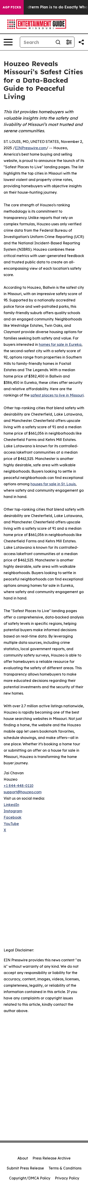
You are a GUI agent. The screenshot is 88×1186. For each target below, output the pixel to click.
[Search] (58, 42)
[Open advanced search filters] (68, 42)
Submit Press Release (25, 1168)
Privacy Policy (67, 1178)
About (22, 1158)
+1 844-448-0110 (18, 785)
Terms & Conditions (65, 1168)
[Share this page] (81, 42)
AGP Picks (12, 7)
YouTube (11, 823)
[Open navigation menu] (8, 42)
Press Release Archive (51, 1158)
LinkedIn (11, 804)
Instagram (13, 811)
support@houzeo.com (23, 792)
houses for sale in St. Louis (53, 484)
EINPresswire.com (30, 148)
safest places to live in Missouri (57, 395)
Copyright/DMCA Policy (29, 1178)
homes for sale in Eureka (60, 344)
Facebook (12, 817)
